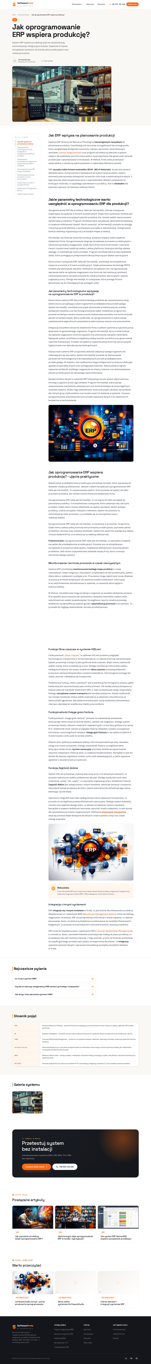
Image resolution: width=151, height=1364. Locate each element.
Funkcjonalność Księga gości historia (27, 189)
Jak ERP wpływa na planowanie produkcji (25, 143)
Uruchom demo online (35, 1167)
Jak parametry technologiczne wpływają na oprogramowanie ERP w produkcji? (27, 162)
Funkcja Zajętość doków (25, 194)
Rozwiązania (76, 4)
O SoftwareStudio (119, 1330)
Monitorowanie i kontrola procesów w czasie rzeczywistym (25, 177)
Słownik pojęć (88, 1334)
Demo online (88, 1343)
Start (14, 15)
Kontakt (116, 1338)
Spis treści (90, 4)
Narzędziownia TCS (61, 1343)
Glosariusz (101, 4)
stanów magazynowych (70, 152)
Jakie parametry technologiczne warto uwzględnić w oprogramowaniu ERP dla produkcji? (25, 151)
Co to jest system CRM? (26, 978)
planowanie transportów (114, 812)
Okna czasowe (72, 655)
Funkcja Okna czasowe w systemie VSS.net (25, 184)
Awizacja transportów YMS (63, 1334)
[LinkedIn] (126, 1358)
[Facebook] (137, 1358)
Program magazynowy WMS (64, 1330)
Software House (23, 15)
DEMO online (132, 4)
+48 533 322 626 (118, 4)
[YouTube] (131, 1358)
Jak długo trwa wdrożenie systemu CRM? (34, 994)
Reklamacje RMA (60, 1338)
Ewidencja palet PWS (61, 1347)
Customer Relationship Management (113, 931)
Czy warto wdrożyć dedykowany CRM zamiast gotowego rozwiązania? (47, 986)
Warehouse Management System (100, 914)
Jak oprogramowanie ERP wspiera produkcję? (26, 170)
